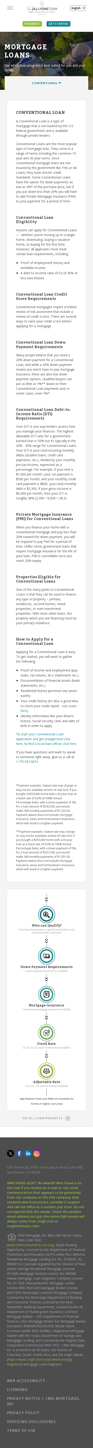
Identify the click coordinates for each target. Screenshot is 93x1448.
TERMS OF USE (21, 1430)
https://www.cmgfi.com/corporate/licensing (39, 1359)
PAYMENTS (32, 24)
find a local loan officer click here (52, 744)
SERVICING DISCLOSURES (31, 1421)
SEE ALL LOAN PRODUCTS (42, 1118)
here (24, 711)
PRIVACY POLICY (23, 1412)
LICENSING (17, 1389)
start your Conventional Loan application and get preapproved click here (43, 739)
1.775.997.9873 (27, 761)
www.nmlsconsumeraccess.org (30, 1245)
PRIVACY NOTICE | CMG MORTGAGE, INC (43, 1401)
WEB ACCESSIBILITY (26, 1380)
